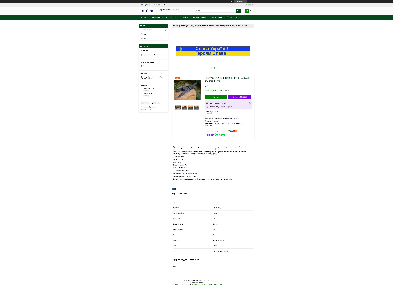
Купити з (236, 97)
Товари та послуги (182, 26)
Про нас (173, 17)
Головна (144, 17)
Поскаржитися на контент (198, 284)
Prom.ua (206, 280)
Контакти (184, 17)
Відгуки (143, 38)
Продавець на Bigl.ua (196, 282)
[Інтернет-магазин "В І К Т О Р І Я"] (147, 12)
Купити (216, 97)
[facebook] (173, 189)
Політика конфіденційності (221, 17)
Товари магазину (146, 30)
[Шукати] (238, 11)
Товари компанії (157, 17)
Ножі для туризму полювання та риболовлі (204, 26)
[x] (175, 189)
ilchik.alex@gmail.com (149, 107)
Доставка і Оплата (198, 17)
